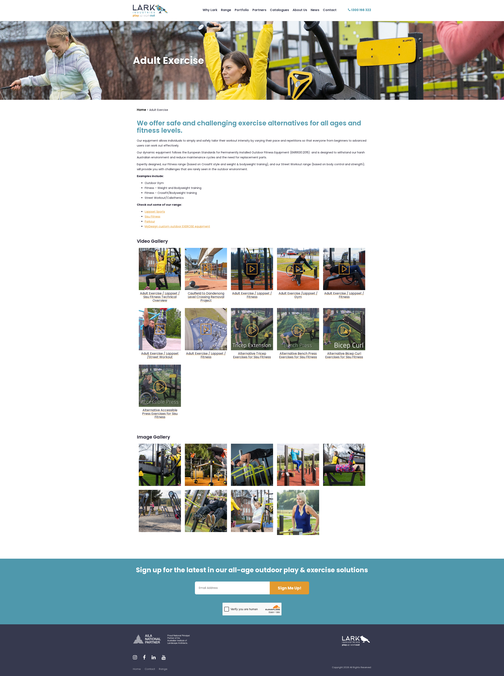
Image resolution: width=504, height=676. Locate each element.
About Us (300, 10)
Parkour (150, 221)
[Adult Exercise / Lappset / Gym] (160, 511)
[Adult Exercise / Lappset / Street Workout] (252, 465)
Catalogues (279, 10)
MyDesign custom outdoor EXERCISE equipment (177, 226)
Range (226, 10)
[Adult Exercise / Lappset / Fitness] (298, 465)
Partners (259, 10)
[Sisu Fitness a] (252, 511)
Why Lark (210, 10)
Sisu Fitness (152, 216)
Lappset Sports (155, 212)
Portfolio (242, 10)
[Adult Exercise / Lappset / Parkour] (206, 465)
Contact (329, 10)
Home (137, 669)
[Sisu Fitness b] (160, 465)
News (315, 10)
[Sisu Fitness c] (344, 465)
